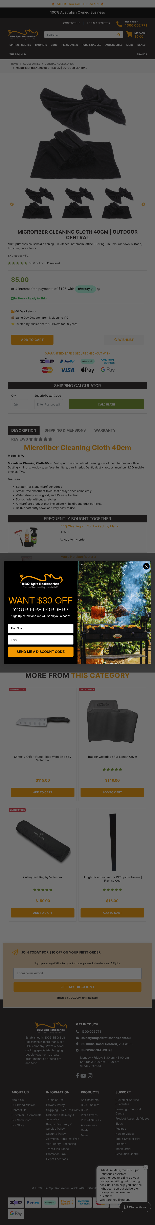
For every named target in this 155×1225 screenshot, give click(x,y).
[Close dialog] (146, 566)
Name (11, 621)
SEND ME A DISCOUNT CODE (41, 651)
